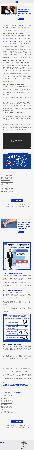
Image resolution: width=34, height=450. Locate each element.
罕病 (18, 174)
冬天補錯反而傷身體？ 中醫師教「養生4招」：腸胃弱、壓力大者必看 (7, 183)
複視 (16, 393)
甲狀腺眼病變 (19, 392)
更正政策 (26, 443)
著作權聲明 (24, 443)
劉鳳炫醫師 (19, 393)
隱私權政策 (23, 443)
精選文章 (21, 174)
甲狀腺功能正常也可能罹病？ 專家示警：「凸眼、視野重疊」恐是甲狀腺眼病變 (7, 412)
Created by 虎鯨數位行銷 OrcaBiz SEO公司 (23, 448)
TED (21, 392)
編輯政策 (25, 443)
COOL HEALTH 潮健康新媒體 (24, 447)
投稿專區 (22, 443)
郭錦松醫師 (17, 395)
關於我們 (21, 443)
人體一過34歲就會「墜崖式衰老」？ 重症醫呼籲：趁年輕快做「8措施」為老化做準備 (7, 179)
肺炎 (14, 174)
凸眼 (14, 393)
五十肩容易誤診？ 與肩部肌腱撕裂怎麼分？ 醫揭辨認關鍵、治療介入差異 (7, 392)
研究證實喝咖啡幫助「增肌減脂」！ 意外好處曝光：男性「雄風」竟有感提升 (7, 397)
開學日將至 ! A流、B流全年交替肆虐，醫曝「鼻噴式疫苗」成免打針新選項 (6, 408)
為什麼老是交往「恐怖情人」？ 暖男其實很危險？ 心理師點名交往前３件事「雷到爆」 (7, 188)
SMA (16, 174)
